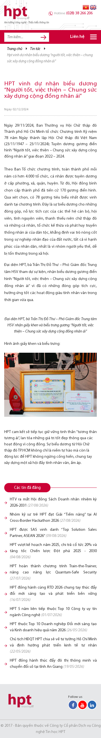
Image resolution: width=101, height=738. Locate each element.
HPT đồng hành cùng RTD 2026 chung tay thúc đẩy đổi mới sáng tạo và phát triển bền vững (53, 594)
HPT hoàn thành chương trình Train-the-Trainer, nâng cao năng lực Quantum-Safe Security (53, 572)
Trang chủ (14, 49)
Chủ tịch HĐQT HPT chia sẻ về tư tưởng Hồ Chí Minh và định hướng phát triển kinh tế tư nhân (53, 645)
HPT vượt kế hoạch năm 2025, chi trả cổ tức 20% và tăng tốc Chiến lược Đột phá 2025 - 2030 (53, 551)
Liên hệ (77, 37)
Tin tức (35, 49)
